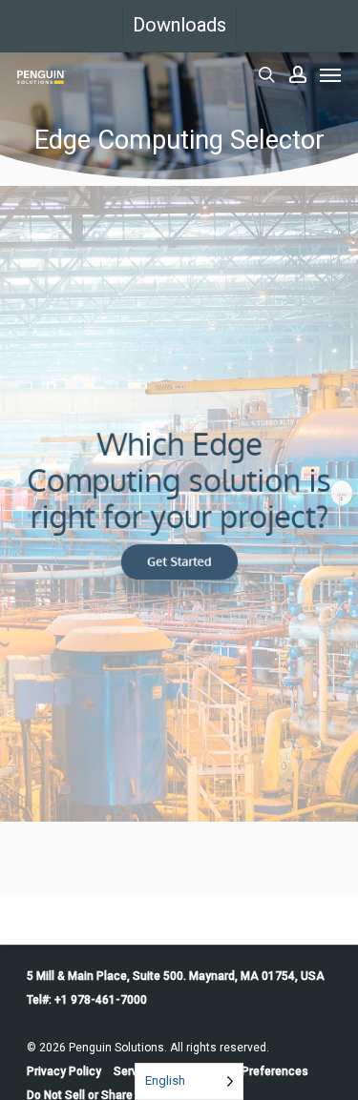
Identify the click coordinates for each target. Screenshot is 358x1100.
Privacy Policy (64, 1071)
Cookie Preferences (255, 1071)
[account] (298, 74)
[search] (266, 74)
